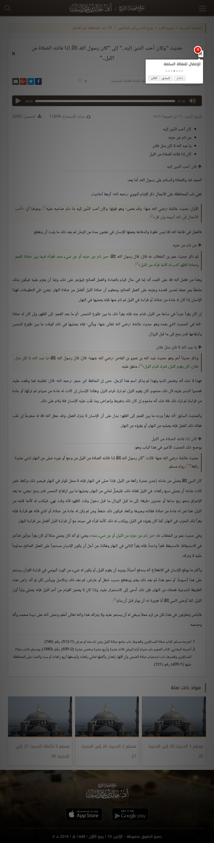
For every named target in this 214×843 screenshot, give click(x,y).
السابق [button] (166, 78)
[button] (182, 71)
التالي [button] (154, 78)
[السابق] (200, 53)
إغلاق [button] (179, 78)
